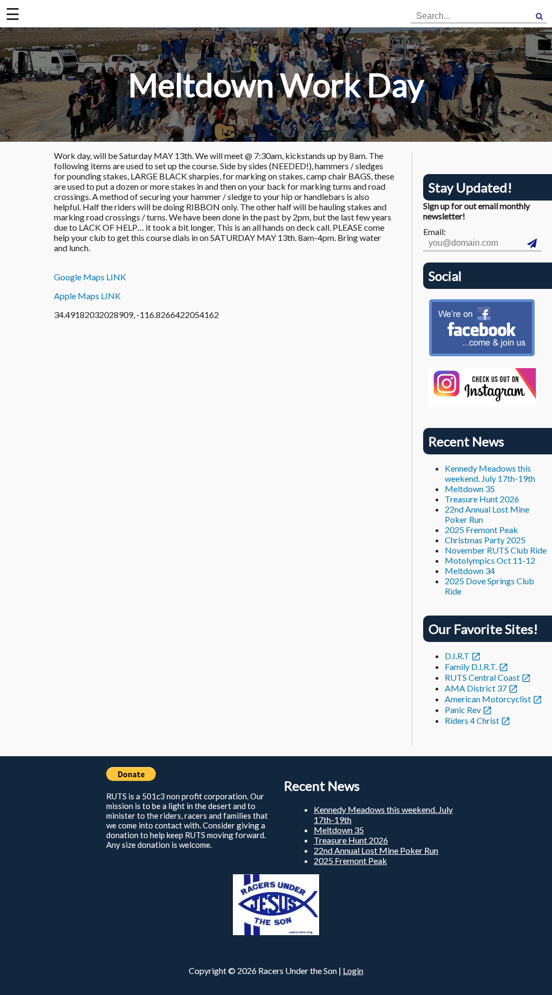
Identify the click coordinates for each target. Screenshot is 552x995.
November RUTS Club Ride (496, 550)
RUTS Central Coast (482, 677)
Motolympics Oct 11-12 (490, 560)
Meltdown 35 (470, 488)
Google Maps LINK (90, 277)
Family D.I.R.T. (471, 666)
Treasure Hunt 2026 (482, 499)
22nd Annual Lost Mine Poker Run (376, 850)
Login (353, 970)
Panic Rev (463, 709)
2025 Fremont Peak (481, 529)
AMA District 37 (476, 688)
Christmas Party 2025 (485, 540)
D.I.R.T (457, 656)
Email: (434, 231)
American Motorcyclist (488, 699)
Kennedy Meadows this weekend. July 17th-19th (490, 473)
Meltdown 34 (470, 570)
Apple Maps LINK (87, 296)
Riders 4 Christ (472, 720)
